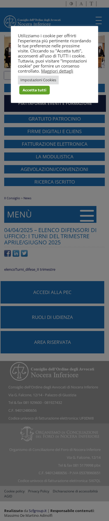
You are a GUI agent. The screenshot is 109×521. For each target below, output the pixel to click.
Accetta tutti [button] (34, 89)
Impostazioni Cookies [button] (38, 79)
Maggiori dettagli (57, 70)
